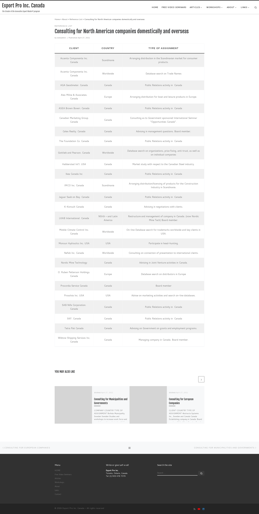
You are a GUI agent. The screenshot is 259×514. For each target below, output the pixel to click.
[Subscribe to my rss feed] (194, 509)
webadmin (61, 38)
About (64, 19)
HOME (57, 470)
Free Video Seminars (63, 474)
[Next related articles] (201, 379)
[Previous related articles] (195, 379)
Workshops (59, 482)
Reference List (75, 19)
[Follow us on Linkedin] (203, 509)
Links (57, 490)
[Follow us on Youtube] (199, 509)
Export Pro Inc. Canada (73, 508)
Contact (58, 494)
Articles (58, 478)
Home (57, 19)
